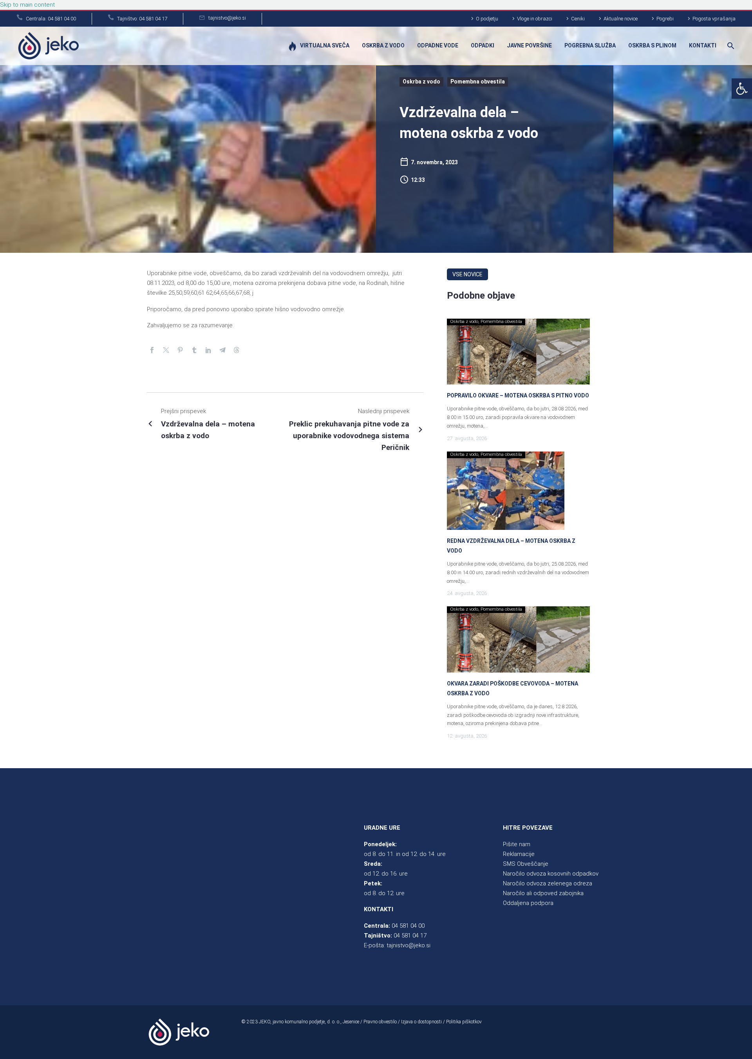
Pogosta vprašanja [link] (714, 19)
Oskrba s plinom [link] (652, 45)
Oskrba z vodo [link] (383, 45)
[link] (742, 88)
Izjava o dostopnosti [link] (421, 1022)
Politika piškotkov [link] (464, 1022)
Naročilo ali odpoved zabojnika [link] (543, 893)
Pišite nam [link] (516, 844)
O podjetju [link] (487, 19)
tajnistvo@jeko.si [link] (408, 945)
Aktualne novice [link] (621, 19)
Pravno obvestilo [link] (380, 1022)
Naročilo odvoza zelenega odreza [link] (547, 883)
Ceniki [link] (578, 19)
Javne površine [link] (529, 45)
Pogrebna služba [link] (590, 45)
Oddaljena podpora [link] (528, 903)
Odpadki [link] (482, 45)
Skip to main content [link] (27, 4)
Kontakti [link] (702, 45)
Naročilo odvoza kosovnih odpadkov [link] (550, 873)
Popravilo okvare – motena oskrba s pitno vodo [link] (518, 395)
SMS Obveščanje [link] (525, 863)
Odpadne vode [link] (437, 45)
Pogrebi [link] (665, 19)
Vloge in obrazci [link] (534, 19)
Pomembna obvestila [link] (477, 81)
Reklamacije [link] (519, 854)
